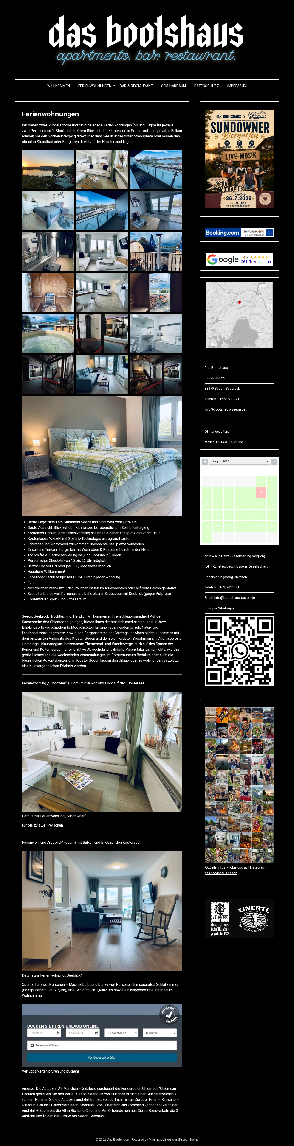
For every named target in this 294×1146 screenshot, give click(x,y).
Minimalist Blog (160, 1139)
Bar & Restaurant (136, 86)
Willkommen (58, 86)
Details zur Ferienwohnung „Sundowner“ (54, 816)
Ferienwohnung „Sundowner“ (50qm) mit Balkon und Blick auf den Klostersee (83, 683)
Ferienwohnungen (95, 86)
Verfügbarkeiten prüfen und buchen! (50, 1071)
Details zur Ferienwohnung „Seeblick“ (52, 975)
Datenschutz (206, 86)
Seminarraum (173, 86)
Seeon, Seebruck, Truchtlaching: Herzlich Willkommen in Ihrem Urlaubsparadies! (85, 616)
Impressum (237, 86)
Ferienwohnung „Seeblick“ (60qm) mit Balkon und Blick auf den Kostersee (81, 842)
